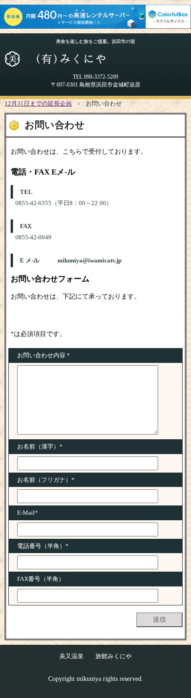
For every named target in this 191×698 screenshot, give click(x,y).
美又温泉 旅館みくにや (95, 656)
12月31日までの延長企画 (38, 103)
